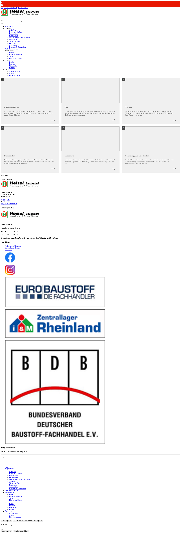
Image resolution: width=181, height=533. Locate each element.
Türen (11, 56)
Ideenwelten (13, 66)
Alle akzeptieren (6, 520)
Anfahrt (11, 73)
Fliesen (11, 53)
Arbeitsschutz (13, 45)
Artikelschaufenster (11, 49)
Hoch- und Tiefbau (15, 32)
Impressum (8, 250)
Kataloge (12, 62)
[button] (2, 23)
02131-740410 (23, 8)
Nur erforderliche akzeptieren (33, 520)
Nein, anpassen (18, 520)
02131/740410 (5, 200)
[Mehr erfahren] (53, 119)
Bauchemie (13, 43)
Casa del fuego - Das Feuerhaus (19, 37)
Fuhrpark (12, 68)
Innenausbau (13, 34)
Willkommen (9, 26)
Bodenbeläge (13, 36)
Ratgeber (12, 64)
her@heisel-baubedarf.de (9, 8)
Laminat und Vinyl (15, 54)
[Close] (2, 529)
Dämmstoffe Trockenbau (17, 47)
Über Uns (8, 511)
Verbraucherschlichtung (13, 246)
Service (7, 502)
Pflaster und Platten (15, 58)
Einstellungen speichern (21, 531)
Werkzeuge (13, 39)
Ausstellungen (9, 492)
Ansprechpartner (14, 71)
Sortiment (8, 470)
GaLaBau (12, 30)
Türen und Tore (14, 41)
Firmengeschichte (15, 75)
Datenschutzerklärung (12, 248)
